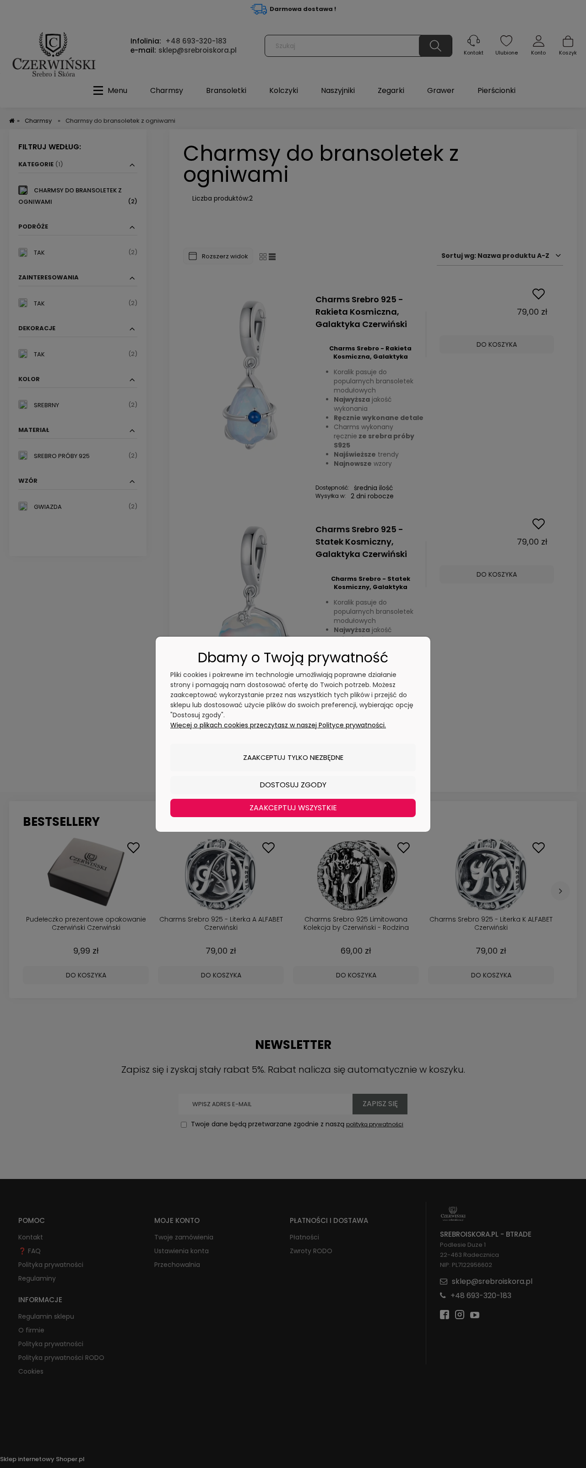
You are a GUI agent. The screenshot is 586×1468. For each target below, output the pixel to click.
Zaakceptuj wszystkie (293, 807)
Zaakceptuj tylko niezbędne (293, 757)
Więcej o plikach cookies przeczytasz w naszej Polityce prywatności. (278, 725)
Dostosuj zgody (293, 785)
